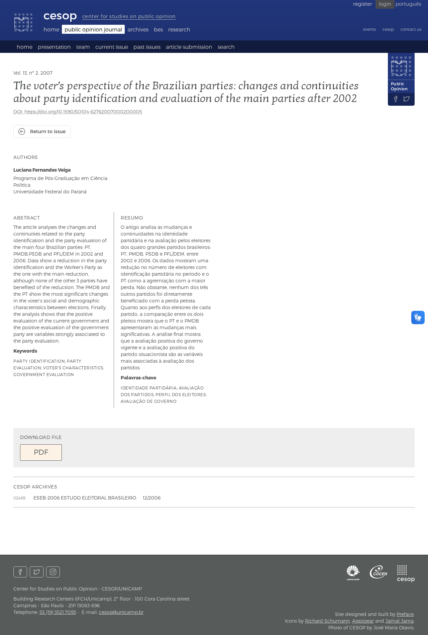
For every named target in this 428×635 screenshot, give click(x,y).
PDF (41, 452)
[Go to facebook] (20, 571)
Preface (405, 614)
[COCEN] (378, 571)
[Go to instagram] (53, 571)
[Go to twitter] (36, 571)
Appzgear (363, 621)
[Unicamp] (353, 572)
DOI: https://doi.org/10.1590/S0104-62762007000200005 (77, 111)
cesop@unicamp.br (121, 612)
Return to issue (48, 131)
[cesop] (406, 573)
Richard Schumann (327, 621)
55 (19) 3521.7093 (57, 612)
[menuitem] (51, 29)
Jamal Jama (400, 621)
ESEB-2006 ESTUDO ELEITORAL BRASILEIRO (84, 498)
